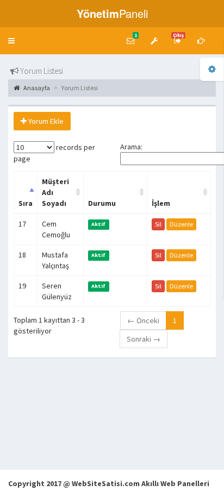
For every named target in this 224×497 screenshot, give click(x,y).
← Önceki (143, 320)
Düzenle (181, 224)
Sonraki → (143, 339)
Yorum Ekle (45, 121)
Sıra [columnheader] (25, 203)
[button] (11, 40)
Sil (158, 224)
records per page (54, 152)
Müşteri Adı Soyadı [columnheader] (55, 192)
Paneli (112, 13)
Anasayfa (36, 88)
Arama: (131, 147)
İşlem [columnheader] (161, 203)
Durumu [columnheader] (102, 203)
